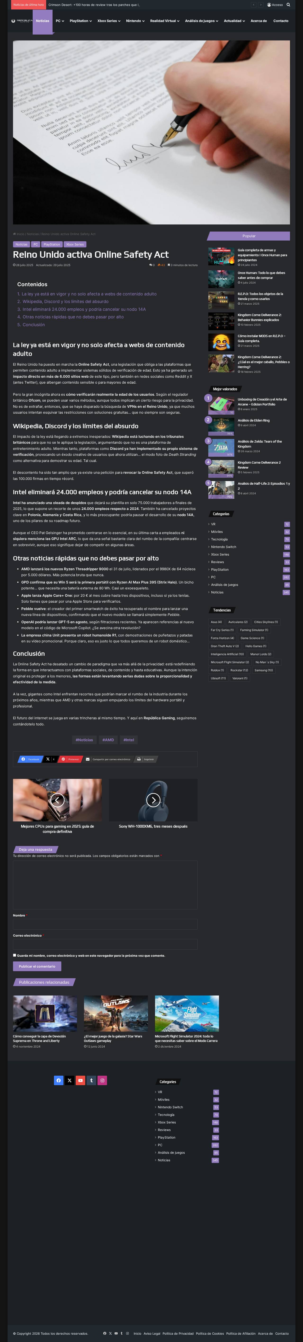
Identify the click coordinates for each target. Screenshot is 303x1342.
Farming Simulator (254, 630)
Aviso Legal (152, 1333)
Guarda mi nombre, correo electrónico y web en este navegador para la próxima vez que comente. (91, 955)
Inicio (20, 234)
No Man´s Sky (267, 662)
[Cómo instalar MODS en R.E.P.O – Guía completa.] (221, 342)
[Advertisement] (187, 1241)
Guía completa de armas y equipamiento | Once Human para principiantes (262, 255)
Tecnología (219, 539)
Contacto (281, 21)
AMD (109, 739)
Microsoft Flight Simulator (230, 662)
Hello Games (255, 646)
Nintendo (133, 21)
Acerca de (259, 21)
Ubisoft (218, 678)
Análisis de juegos (200, 21)
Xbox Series (107, 21)
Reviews (217, 562)
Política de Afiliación (241, 1333)
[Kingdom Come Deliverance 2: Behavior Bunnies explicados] (221, 321)
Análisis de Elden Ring (254, 420)
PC (58, 21)
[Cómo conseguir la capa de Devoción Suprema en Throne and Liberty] (45, 1013)
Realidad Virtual (163, 21)
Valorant (239, 678)
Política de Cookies (210, 1333)
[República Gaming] (22, 21)
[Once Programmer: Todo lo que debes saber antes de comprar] (221, 279)
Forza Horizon (222, 638)
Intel (130, 739)
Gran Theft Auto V (225, 646)
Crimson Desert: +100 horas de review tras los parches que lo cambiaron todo (106, 5)
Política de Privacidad (178, 1333)
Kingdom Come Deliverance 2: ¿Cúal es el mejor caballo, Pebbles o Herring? (264, 362)
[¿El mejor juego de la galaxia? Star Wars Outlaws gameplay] (116, 1013)
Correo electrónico (28, 935)
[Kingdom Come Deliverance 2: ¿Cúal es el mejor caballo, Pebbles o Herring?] (221, 363)
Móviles (217, 532)
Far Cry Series (222, 630)
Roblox (217, 670)
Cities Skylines (266, 622)
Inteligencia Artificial (227, 654)
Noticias (42, 21)
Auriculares (238, 622)
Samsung (264, 670)
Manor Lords (260, 654)
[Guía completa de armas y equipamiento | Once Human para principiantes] (221, 256)
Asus (216, 622)
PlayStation (79, 21)
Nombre (20, 915)
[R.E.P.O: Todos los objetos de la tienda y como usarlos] (221, 300)
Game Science (252, 638)
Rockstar (239, 670)
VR (213, 524)
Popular (249, 236)
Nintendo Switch (223, 547)
